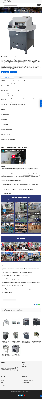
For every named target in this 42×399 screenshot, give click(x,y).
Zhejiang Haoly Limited (4, 168)
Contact (4, 2)
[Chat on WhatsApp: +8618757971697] (41, 104)
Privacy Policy (3, 385)
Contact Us (20, 393)
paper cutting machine (12, 299)
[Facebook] (18, 395)
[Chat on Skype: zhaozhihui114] (41, 102)
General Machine (24, 366)
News (2, 382)
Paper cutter (5, 299)
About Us (16, 393)
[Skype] (23, 395)
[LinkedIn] (20, 395)
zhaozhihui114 (26, 382)
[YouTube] (24, 395)
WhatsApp (14, 72)
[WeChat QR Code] (41, 106)
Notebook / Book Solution (26, 364)
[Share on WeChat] (40, 304)
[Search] (40, 5)
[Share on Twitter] (36, 304)
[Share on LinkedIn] (37, 304)
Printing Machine (24, 368)
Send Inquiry (6, 72)
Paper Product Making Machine (27, 369)
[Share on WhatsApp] (39, 304)
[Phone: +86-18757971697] (41, 101)
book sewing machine (7, 176)
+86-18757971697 (5, 0)
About (2, 2)
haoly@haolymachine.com (16, 0)
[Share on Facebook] (34, 304)
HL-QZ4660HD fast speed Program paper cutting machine (13, 310)
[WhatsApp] (21, 395)
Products (2, 380)
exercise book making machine (28, 175)
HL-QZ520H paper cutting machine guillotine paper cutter (13, 309)
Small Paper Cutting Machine (21, 10)
